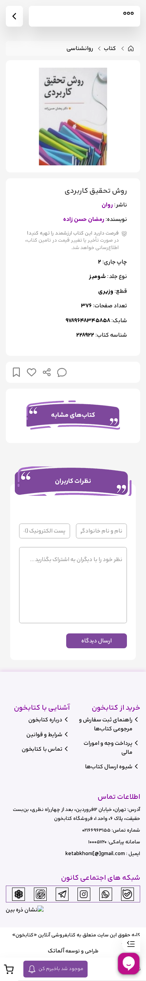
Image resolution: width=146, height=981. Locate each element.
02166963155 (96, 830)
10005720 (97, 842)
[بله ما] (127, 894)
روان (107, 205)
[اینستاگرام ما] (83, 894)
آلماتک (56, 951)
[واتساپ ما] (105, 894)
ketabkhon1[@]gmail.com (95, 854)
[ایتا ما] (40, 894)
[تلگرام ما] (62, 894)
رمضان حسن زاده (83, 219)
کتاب (110, 48)
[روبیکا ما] (18, 894)
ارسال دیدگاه (96, 641)
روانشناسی (80, 48)
